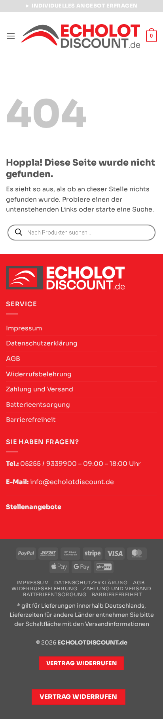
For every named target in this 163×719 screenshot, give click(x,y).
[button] (10, 36)
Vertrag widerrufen (79, 697)
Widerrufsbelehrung (39, 374)
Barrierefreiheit (31, 420)
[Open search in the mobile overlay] (81, 232)
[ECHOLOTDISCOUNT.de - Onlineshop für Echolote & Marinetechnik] (80, 36)
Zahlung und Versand (39, 389)
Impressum (24, 328)
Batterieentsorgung (38, 405)
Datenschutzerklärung (42, 343)
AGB (13, 359)
